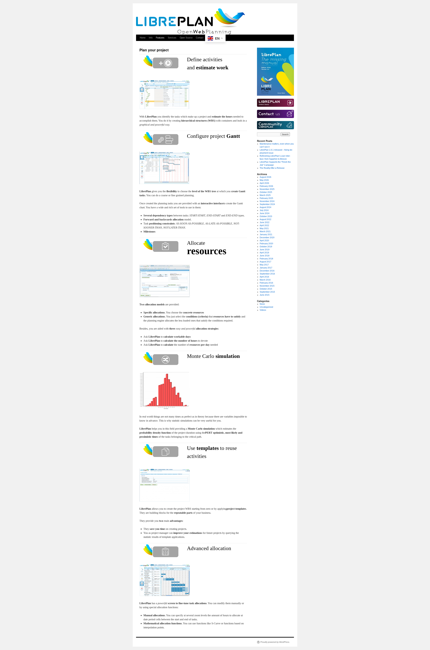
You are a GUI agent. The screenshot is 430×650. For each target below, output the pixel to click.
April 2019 (264, 252)
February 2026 (266, 186)
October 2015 (266, 289)
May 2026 (264, 180)
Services (172, 37)
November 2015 (267, 286)
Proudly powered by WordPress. (275, 642)
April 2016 (264, 277)
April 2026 (264, 183)
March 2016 (265, 280)
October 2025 (266, 192)
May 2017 (264, 265)
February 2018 (266, 259)
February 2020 (266, 243)
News (262, 304)
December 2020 (267, 237)
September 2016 (267, 274)
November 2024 (267, 201)
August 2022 (265, 219)
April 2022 (264, 225)
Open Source (186, 37)
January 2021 (266, 234)
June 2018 (264, 255)
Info (151, 37)
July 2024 (264, 210)
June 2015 (264, 295)
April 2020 (264, 240)
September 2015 (267, 292)
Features (160, 37)
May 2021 (264, 228)
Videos (263, 310)
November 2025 (267, 189)
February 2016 (266, 283)
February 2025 (266, 198)
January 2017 (266, 268)
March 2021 (265, 231)
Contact (199, 37)
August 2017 (265, 262)
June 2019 (264, 249)
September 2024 (267, 204)
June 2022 (264, 222)
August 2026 (265, 177)
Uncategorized (266, 307)
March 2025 (265, 195)
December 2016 (267, 271)
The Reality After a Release (272, 168)
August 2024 (265, 207)
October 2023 (266, 216)
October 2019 (266, 246)
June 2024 (264, 213)
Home (142, 37)
